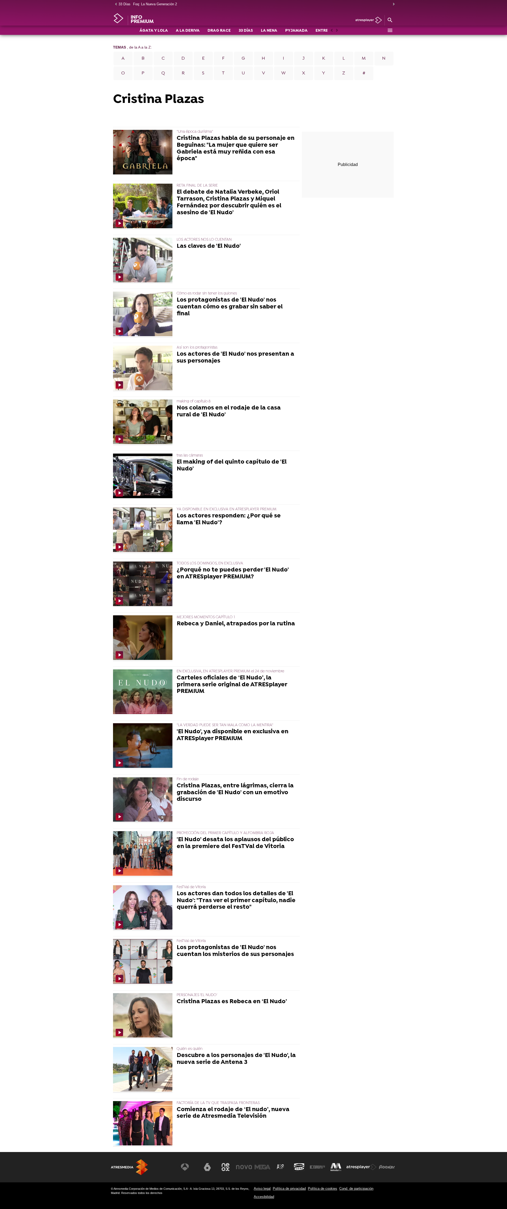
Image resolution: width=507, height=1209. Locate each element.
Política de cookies (322, 1189)
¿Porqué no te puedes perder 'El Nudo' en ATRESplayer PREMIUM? (233, 573)
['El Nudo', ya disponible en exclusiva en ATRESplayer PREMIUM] (144, 746)
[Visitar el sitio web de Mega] (262, 1167)
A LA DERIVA (188, 30)
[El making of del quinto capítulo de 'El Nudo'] (144, 476)
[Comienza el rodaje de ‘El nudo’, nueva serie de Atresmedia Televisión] (144, 1124)
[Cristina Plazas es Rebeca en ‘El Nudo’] (144, 1016)
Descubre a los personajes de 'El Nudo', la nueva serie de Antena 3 (236, 1059)
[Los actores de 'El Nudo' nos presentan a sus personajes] (144, 368)
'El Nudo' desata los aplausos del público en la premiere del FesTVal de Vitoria (235, 843)
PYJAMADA (296, 30)
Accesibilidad (264, 1197)
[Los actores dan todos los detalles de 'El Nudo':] (144, 908)
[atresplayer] (366, 20)
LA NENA (269, 30)
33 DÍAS (246, 30)
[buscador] (389, 20)
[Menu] (389, 30)
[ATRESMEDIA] (129, 1167)
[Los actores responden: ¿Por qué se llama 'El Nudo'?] (144, 530)
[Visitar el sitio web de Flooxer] (387, 1167)
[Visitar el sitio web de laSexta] (207, 1167)
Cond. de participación (356, 1189)
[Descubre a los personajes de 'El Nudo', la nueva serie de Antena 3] (144, 1070)
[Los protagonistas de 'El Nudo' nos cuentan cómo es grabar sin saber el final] (144, 314)
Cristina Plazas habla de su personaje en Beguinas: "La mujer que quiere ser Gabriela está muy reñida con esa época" (235, 148)
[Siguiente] (392, 4)
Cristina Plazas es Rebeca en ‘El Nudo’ (232, 1001)
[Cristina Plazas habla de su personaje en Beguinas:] (144, 152)
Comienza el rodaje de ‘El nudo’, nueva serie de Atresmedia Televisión (233, 1113)
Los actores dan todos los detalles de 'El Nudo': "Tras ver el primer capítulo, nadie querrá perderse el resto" (236, 901)
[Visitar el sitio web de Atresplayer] (361, 1167)
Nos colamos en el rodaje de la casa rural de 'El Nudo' (229, 411)
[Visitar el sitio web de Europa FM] (317, 1167)
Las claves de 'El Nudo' (209, 246)
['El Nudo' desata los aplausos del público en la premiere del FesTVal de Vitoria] (144, 854)
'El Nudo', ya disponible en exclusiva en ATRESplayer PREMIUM (232, 735)
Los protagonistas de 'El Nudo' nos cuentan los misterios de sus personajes (235, 951)
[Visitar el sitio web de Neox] (225, 1167)
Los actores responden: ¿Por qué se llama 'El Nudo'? (229, 519)
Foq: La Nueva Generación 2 (155, 4)
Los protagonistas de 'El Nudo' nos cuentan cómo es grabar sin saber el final (230, 307)
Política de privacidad (289, 1189)
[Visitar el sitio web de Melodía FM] (336, 1167)
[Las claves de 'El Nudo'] (144, 260)
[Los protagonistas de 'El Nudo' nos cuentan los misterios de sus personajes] (144, 962)
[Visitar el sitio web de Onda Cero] (299, 1167)
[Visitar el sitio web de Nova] (244, 1167)
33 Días (124, 4)
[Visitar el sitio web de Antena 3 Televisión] (189, 1167)
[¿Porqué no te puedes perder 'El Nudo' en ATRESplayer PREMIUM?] (144, 584)
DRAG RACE (219, 30)
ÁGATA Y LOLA (153, 30)
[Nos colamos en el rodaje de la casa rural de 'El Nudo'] (144, 422)
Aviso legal (262, 1189)
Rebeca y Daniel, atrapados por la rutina (236, 624)
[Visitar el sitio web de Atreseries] (281, 1167)
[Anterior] (114, 4)
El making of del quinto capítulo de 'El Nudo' (232, 466)
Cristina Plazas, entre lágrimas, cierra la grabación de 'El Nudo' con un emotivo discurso (235, 793)
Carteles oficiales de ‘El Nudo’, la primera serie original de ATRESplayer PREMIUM (232, 685)
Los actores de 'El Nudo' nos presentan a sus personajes (235, 358)
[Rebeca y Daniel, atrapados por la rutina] (144, 638)
